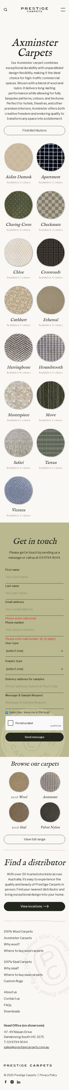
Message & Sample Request (24, 695)
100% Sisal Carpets (18, 962)
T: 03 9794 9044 (16, 1042)
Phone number (14, 622)
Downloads (12, 1011)
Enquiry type (13, 661)
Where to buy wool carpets (24, 951)
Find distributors (34, 130)
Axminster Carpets (18, 938)
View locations (35, 906)
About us (10, 992)
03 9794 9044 (49, 557)
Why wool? (12, 944)
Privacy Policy (48, 1075)
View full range (34, 839)
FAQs (8, 1005)
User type (12, 643)
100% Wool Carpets (18, 931)
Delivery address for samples (24, 679)
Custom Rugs (13, 981)
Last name (12, 585)
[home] (34, 9)
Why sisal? (11, 968)
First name (12, 569)
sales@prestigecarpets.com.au (26, 1047)
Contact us (12, 998)
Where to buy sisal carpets (23, 975)
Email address (14, 602)
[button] (63, 9)
